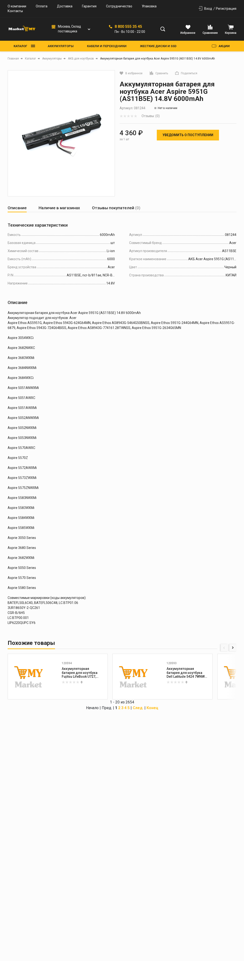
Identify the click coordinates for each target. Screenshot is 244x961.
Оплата (41, 6)
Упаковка (149, 6)
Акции (224, 46)
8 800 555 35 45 (128, 26)
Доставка (64, 6)
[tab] (17, 208)
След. (138, 708)
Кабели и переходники (107, 46)
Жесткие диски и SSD (158, 46)
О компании (17, 6)
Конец (152, 708)
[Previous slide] (224, 647)
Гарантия (89, 6)
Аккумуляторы (61, 46)
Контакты (15, 11)
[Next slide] (232, 647)
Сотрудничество (119, 6)
